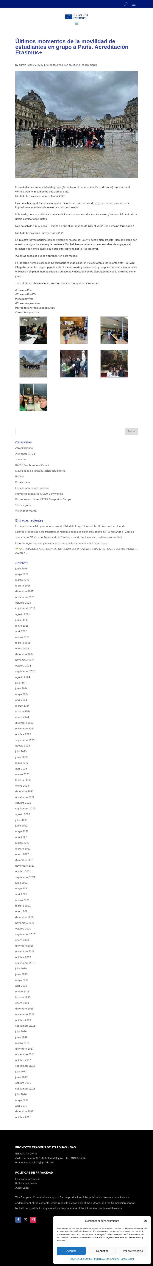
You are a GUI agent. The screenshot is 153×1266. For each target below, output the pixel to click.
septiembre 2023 (25, 740)
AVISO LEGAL (127, 1259)
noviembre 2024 (25, 659)
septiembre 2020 (25, 934)
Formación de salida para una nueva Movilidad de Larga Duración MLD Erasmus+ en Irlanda (70, 526)
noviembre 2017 (25, 1054)
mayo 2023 (22, 762)
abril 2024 (21, 699)
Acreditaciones (54, 64)
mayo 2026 (22, 574)
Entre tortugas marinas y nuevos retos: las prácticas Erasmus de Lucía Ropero (61, 543)
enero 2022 (22, 854)
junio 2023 (21, 757)
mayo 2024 (22, 694)
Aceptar (71, 1250)
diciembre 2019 (24, 945)
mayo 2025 (22, 625)
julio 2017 (21, 1071)
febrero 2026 (23, 585)
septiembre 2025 (25, 608)
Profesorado (22, 482)
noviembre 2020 (25, 922)
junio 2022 (21, 825)
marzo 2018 (22, 1042)
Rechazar (102, 1250)
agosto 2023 (22, 745)
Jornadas (20, 459)
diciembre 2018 (24, 1008)
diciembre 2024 (24, 654)
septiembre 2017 (25, 1065)
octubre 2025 (23, 602)
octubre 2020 (23, 928)
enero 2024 (22, 717)
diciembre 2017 (24, 1048)
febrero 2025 (23, 642)
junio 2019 (21, 974)
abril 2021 (21, 894)
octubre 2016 (23, 1082)
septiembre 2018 (25, 1025)
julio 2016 (21, 1094)
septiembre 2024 (25, 671)
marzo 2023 (22, 774)
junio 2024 (21, 688)
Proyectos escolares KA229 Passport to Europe (43, 499)
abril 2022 (21, 837)
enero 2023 (22, 785)
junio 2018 (21, 1037)
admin (22, 64)
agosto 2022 (22, 814)
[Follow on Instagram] (33, 1220)
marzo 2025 (22, 637)
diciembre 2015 (24, 1111)
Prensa (19, 476)
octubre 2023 (23, 734)
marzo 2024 (22, 705)
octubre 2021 (23, 871)
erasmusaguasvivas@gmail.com (34, 1162)
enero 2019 (22, 1002)
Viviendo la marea (26, 510)
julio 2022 (21, 820)
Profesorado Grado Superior (32, 487)
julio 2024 (21, 682)
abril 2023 (21, 768)
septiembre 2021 (25, 877)
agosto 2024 (22, 677)
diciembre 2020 (24, 917)
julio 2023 (21, 751)
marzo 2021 (22, 900)
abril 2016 (21, 1105)
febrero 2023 (23, 779)
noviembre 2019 (25, 951)
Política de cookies (26, 1183)
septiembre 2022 (25, 808)
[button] (145, 1221)
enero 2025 (22, 648)
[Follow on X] (26, 1220)
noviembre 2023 (25, 728)
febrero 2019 (23, 997)
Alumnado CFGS (25, 453)
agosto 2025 (22, 614)
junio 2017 (21, 1077)
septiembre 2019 (25, 962)
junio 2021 (21, 882)
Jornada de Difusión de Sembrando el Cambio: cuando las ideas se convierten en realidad (68, 537)
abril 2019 (21, 985)
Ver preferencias (133, 1250)
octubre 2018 (23, 1020)
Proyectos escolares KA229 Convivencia (39, 493)
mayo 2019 (22, 980)
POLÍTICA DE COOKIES (81, 1259)
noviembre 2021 (25, 865)
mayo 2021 (22, 888)
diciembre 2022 (24, 791)
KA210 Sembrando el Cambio (32, 465)
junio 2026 (21, 568)
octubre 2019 (23, 957)
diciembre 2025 (24, 591)
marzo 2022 (22, 842)
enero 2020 (22, 939)
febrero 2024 (23, 711)
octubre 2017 (23, 1059)
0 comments (89, 64)
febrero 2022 (23, 848)
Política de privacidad (27, 1178)
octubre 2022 (23, 802)
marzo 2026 (22, 579)
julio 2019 (21, 968)
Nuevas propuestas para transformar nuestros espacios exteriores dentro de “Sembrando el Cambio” (75, 531)
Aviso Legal (22, 1187)
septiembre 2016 (25, 1088)
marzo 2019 (22, 991)
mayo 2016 (22, 1100)
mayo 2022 (22, 831)
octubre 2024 (23, 665)
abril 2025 (21, 631)
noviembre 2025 (25, 597)
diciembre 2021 (24, 859)
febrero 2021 (23, 905)
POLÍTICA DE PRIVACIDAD (106, 1259)
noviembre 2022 (25, 797)
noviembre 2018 (25, 1014)
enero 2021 (22, 911)
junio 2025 (21, 619)
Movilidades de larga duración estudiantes (40, 470)
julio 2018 (21, 1031)
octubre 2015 (23, 1117)
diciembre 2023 (24, 722)
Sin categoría (72, 64)
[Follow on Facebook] (18, 1220)
